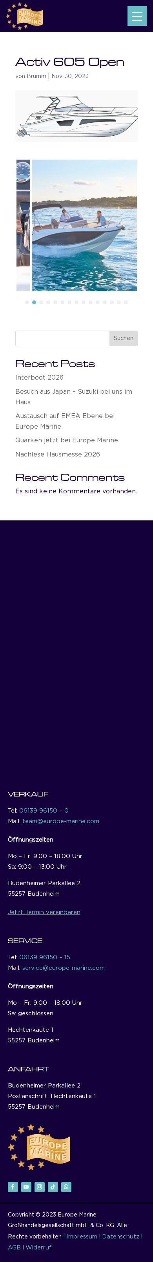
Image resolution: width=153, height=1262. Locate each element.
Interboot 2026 (39, 378)
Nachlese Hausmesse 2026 (57, 455)
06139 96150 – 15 (44, 957)
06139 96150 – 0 (44, 810)
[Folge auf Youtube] (26, 1187)
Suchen (123, 338)
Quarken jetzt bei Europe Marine (66, 441)
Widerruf (39, 1247)
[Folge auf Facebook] (13, 1187)
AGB (14, 1247)
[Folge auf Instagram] (40, 1187)
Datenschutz (120, 1236)
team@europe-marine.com (60, 821)
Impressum (81, 1236)
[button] (137, 16)
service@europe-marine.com (63, 968)
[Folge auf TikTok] (53, 1187)
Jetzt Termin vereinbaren (44, 912)
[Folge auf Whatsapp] (66, 1187)
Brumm (36, 76)
